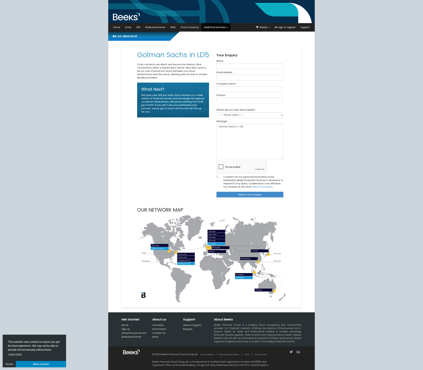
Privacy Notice (206, 354)
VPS (138, 27)
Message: (221, 121)
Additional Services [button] (215, 27)
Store (128, 27)
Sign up (125, 329)
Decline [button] (9, 364)
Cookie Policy (261, 354)
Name (219, 61)
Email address (224, 72)
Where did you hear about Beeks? (235, 109)
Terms (247, 354)
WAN (172, 27)
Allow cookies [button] (41, 364)
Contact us (158, 333)
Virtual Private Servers (133, 333)
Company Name (226, 83)
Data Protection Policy (229, 354)
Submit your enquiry (250, 194)
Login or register (286, 27)
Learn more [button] (15, 354)
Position (220, 95)
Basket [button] (263, 27)
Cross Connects (189, 27)
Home (116, 27)
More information (263, 186)
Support (305, 27)
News (155, 336)
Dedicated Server (155, 27)
